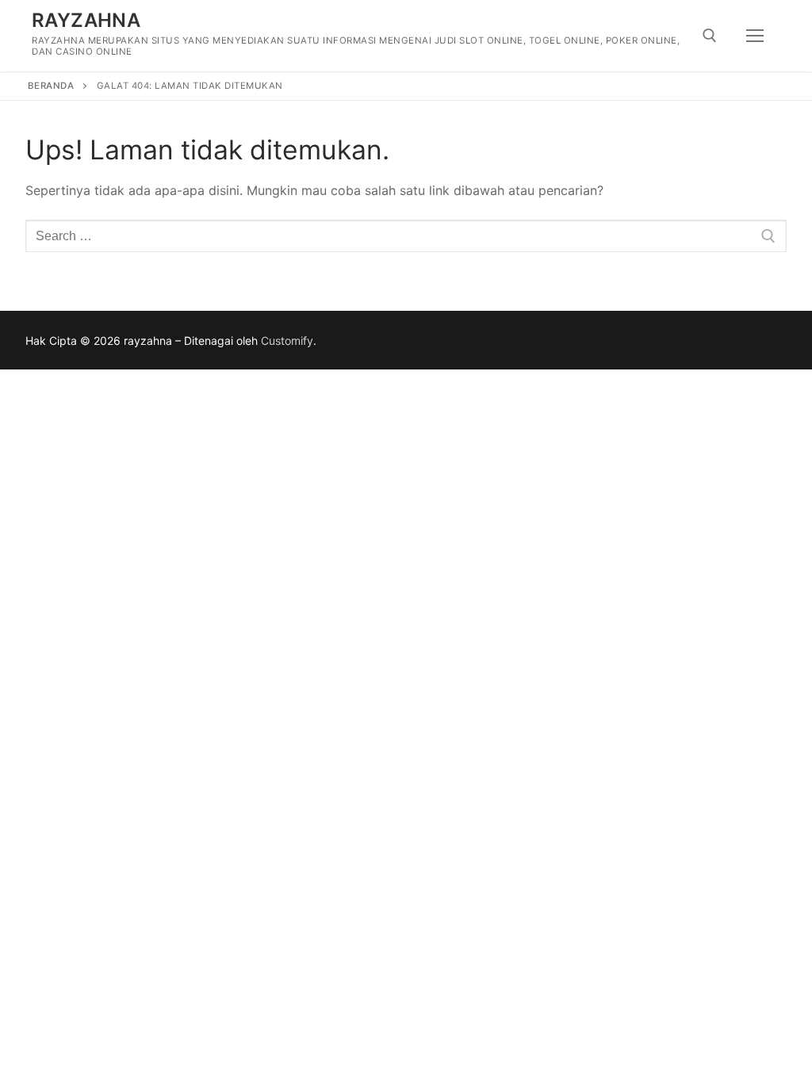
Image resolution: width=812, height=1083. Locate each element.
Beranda (51, 85)
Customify (287, 340)
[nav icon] (755, 35)
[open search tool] (710, 36)
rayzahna (86, 20)
